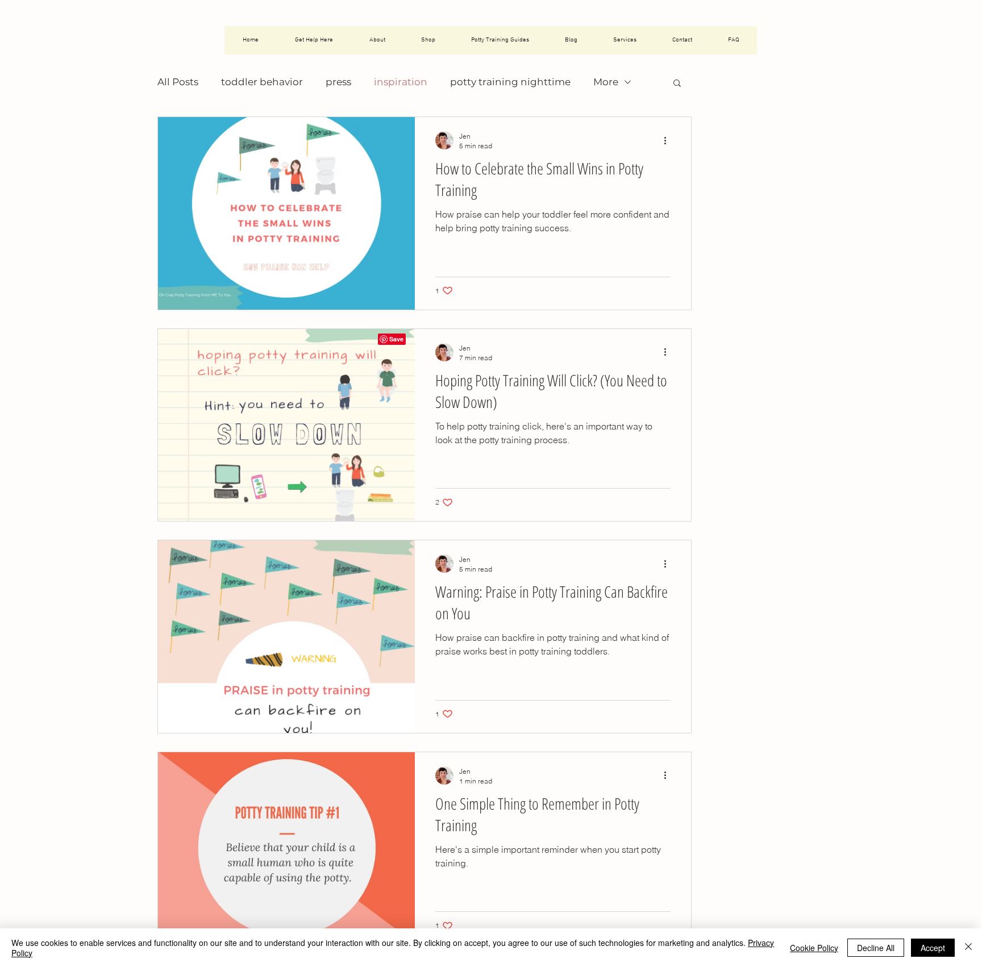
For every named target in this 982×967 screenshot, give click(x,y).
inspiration (400, 81)
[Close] (968, 947)
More (605, 81)
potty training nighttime (510, 81)
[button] (677, 84)
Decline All (875, 947)
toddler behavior (262, 81)
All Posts (177, 81)
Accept (933, 947)
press (338, 81)
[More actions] (669, 140)
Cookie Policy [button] (814, 947)
